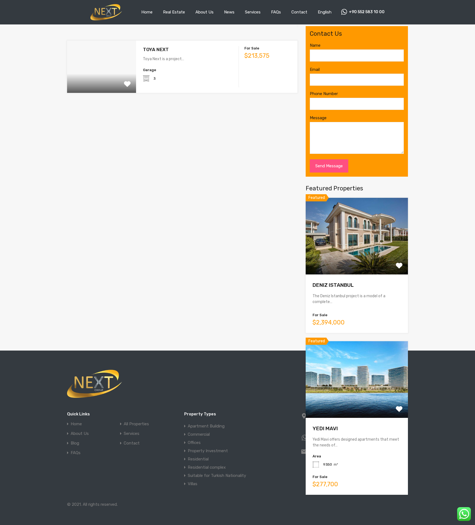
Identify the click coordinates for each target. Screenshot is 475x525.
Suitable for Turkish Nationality (217, 475)
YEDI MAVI (325, 428)
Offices (194, 442)
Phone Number (324, 93)
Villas (192, 483)
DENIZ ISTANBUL (333, 285)
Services (253, 12)
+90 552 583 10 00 (367, 12)
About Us (204, 12)
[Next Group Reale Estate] (106, 17)
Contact (299, 12)
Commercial (199, 434)
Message (318, 117)
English (325, 12)
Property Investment (208, 450)
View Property (101, 82)
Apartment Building (206, 426)
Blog (75, 443)
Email (315, 69)
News (229, 12)
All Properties (136, 424)
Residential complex (207, 467)
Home (147, 12)
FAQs (276, 12)
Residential (198, 459)
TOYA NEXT (156, 49)
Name (315, 45)
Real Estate (174, 12)
